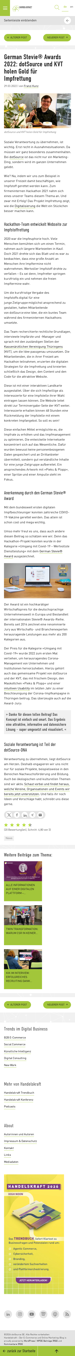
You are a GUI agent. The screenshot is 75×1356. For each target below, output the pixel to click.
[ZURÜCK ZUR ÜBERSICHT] (68, 995)
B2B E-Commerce (15, 1037)
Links (7, 1155)
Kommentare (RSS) (13, 1344)
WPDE (40, 1341)
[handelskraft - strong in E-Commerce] (23, 8)
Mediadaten (11, 1162)
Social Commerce (14, 1044)
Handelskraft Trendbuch (19, 1092)
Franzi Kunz (31, 86)
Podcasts (9, 1106)
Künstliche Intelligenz (17, 1051)
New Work (10, 1065)
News (9, 838)
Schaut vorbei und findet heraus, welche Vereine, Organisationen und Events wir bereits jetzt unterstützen (37, 789)
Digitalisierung (25, 206)
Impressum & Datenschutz (20, 1141)
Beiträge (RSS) (50, 1341)
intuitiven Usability (17, 688)
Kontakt (9, 1148)
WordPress (29, 1341)
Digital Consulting (15, 1058)
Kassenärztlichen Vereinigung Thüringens (33, 346)
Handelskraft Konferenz (18, 1099)
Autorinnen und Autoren (19, 1134)
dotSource (16, 157)
